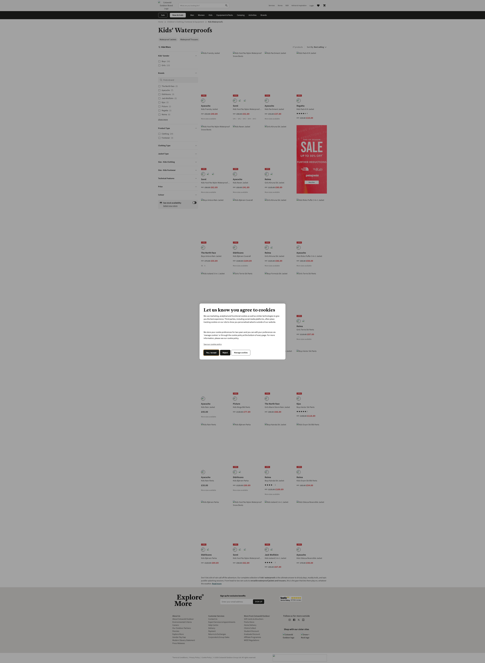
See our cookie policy (213, 344)
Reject (225, 352)
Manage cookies (241, 352)
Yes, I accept (211, 352)
